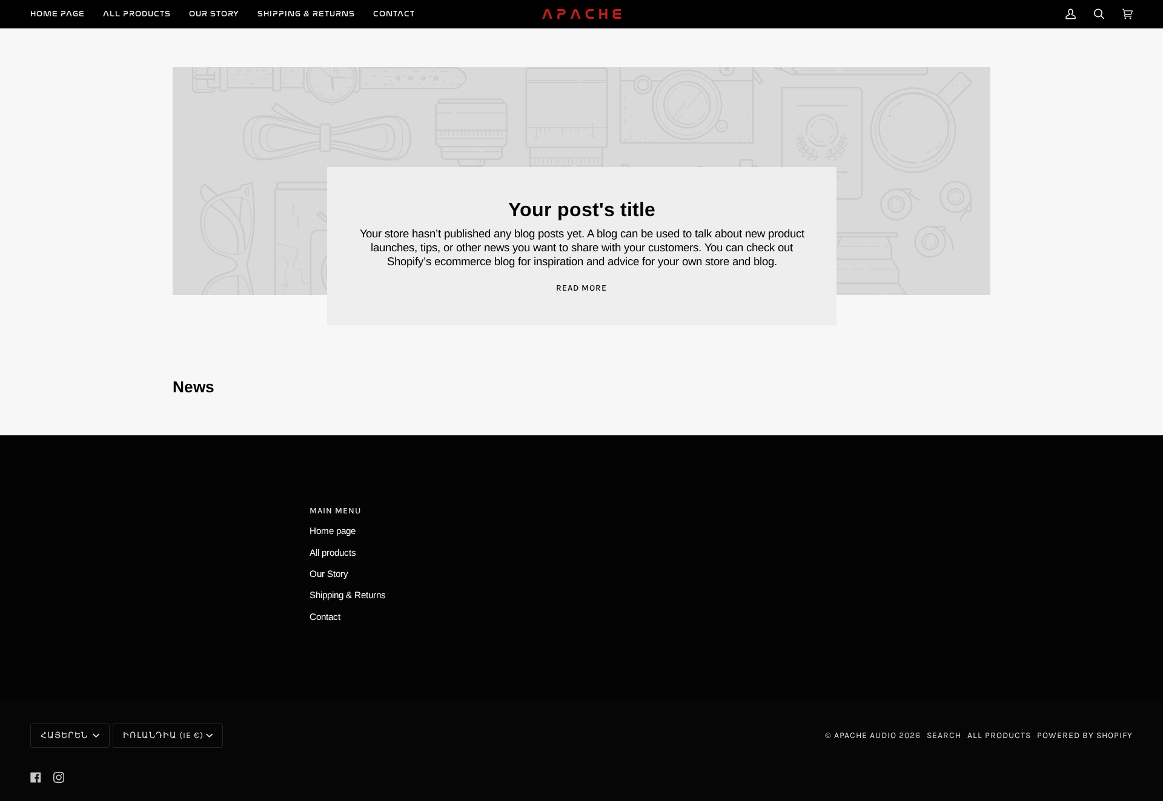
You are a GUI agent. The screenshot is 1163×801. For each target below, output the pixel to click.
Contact (325, 616)
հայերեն (65, 735)
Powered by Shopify (1085, 735)
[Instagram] (58, 777)
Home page (333, 531)
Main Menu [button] (335, 511)
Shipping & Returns (348, 595)
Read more (581, 288)
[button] (137, 14)
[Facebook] (35, 777)
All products (333, 552)
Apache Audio (865, 735)
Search (944, 735)
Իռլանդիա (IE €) (163, 735)
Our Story (329, 574)
